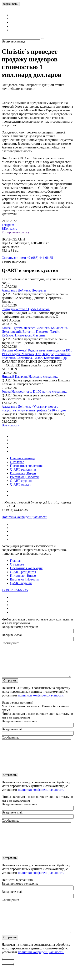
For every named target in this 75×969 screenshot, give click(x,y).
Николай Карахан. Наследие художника (30, 376)
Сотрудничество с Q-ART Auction (26, 309)
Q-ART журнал (21, 480)
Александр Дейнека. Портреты (24, 290)
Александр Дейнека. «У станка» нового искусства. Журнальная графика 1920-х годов (34, 408)
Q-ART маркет (20, 484)
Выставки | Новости (24, 477)
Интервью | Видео (23, 473)
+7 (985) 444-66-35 (40, 257)
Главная (15, 560)
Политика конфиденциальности (24, 517)
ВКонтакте (9, 228)
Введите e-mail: (12, 635)
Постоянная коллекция (26, 465)
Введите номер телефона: (20, 627)
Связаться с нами (14, 257)
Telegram (8, 225)
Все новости (10, 425)
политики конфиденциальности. (41, 695)
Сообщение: (10, 643)
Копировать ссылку (16, 232)
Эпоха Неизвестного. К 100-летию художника (34, 391)
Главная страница (22, 458)
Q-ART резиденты (23, 469)
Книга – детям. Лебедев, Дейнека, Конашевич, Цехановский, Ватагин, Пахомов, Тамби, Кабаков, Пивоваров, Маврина (35, 331)
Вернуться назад (13, 41)
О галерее (17, 462)
